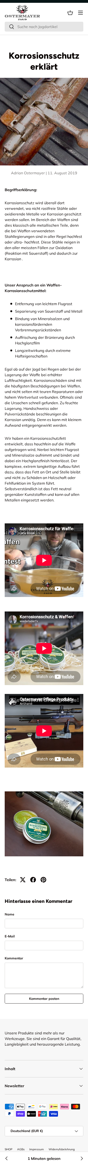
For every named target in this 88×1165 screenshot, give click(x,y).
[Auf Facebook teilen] (33, 880)
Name (9, 914)
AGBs (21, 1149)
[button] (70, 12)
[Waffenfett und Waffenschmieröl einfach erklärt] (6, 1158)
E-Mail (10, 936)
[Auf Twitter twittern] (23, 880)
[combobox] (44, 27)
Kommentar (14, 958)
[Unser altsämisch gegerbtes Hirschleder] (81, 1158)
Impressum (36, 1149)
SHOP (8, 1149)
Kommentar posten (44, 999)
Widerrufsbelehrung (62, 1149)
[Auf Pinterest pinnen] (43, 880)
